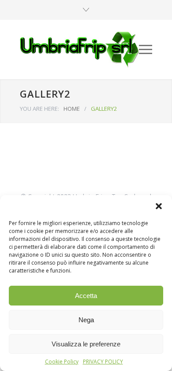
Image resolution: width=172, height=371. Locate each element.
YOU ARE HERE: (39, 109)
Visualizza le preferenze (86, 344)
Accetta (86, 295)
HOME (72, 109)
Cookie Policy (62, 361)
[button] (158, 206)
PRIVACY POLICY (103, 361)
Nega (86, 320)
